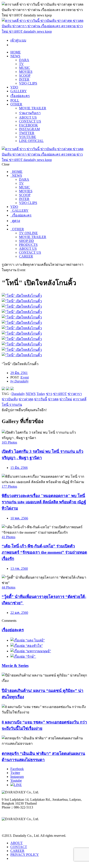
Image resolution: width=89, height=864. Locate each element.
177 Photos (9, 486)
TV (21, 64)
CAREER (26, 256)
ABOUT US (28, 117)
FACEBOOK (28, 125)
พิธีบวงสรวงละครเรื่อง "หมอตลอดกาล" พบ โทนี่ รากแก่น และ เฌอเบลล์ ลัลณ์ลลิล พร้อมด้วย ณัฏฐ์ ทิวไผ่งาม (44, 502)
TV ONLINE (28, 233)
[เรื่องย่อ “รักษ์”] (23, 656)
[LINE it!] (12, 389)
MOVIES (25, 71)
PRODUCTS (28, 245)
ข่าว (49, 394)
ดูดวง (15, 221)
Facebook (17, 769)
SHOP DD (26, 241)
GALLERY (18, 91)
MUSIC (24, 68)
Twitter (15, 773)
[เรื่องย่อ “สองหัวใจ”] (26, 646)
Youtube (16, 780)
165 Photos (9, 442)
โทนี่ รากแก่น (12, 404)
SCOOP (24, 75)
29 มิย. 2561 (19, 373)
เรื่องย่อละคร (20, 96)
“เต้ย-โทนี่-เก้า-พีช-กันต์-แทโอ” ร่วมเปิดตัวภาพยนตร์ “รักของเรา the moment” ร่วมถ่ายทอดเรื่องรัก (44, 552)
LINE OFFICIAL (31, 141)
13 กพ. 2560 (19, 568)
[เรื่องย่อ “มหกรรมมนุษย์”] (30, 651)
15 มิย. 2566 (19, 467)
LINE (18, 785)
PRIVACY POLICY (24, 854)
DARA (24, 60)
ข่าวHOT (60, 394)
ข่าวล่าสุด (26, 399)
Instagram (17, 776)
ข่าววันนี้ (40, 399)
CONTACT (18, 847)
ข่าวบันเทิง (10, 399)
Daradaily (18, 394)
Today (41, 394)
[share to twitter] (8, 389)
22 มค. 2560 (19, 612)
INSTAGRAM (29, 129)
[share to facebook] (3, 389)
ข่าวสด (53, 399)
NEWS (15, 56)
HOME (15, 52)
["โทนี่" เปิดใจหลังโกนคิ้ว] (44, 295)
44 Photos (8, 587)
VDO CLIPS (28, 83)
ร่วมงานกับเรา (30, 113)
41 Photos (8, 537)
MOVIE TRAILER (32, 108)
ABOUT (16, 843)
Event (25, 377)
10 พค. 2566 (19, 518)
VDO (14, 87)
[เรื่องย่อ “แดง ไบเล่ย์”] (27, 640)
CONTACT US (30, 121)
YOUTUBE (27, 137)
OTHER (16, 104)
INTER (24, 79)
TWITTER (26, 133)
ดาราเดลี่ (79, 399)
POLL (14, 100)
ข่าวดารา (75, 394)
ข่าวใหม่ (65, 399)
